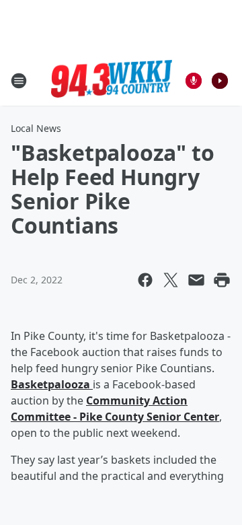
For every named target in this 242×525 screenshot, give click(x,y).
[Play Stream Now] (220, 81)
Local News (36, 128)
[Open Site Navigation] (19, 81)
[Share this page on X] (170, 280)
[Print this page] (221, 280)
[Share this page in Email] (196, 280)
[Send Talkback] (194, 81)
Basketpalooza (52, 384)
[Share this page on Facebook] (145, 280)
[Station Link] (111, 81)
